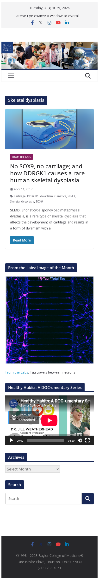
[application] (49, 420)
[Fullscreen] (87, 440)
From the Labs (16, 372)
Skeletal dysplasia (22, 201)
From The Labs (21, 157)
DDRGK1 (33, 196)
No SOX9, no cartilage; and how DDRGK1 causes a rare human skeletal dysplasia (47, 173)
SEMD (71, 196)
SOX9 (39, 201)
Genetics (60, 196)
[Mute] (79, 440)
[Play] (11, 440)
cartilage (20, 196)
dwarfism (46, 196)
